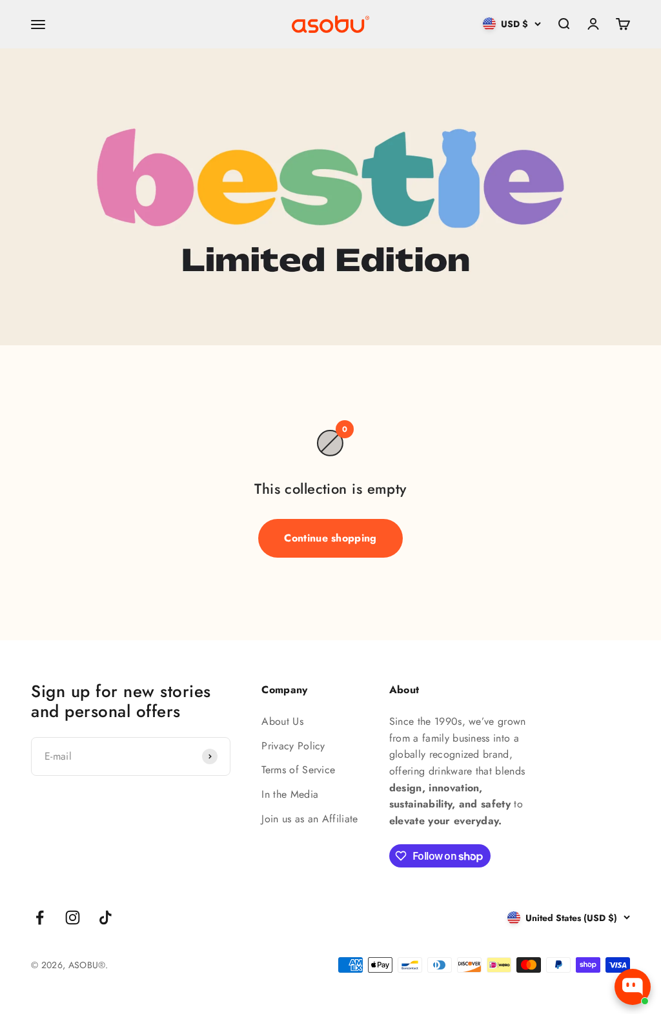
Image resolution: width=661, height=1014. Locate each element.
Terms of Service (298, 769)
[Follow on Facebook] (39, 917)
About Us (282, 721)
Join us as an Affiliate (309, 818)
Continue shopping (330, 538)
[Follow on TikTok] (105, 917)
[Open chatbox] (633, 987)
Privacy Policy (293, 745)
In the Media (289, 794)
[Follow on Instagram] (72, 917)
